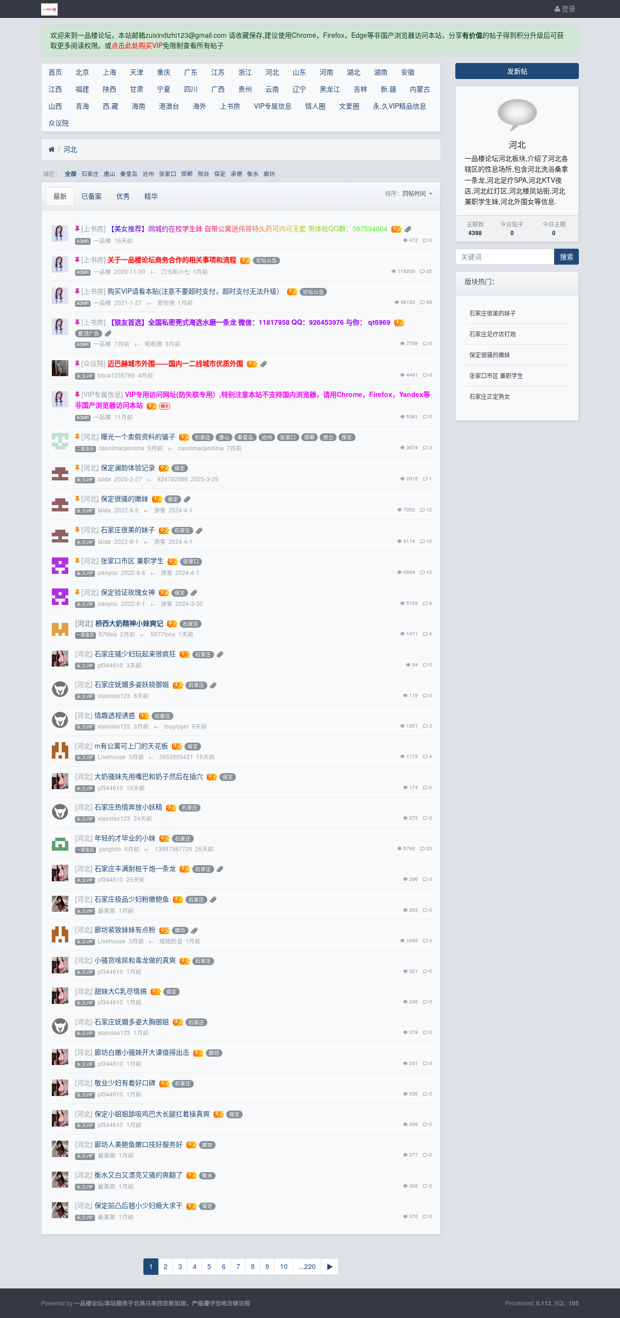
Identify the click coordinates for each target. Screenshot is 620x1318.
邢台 (203, 173)
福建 (82, 89)
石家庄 (90, 173)
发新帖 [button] (517, 71)
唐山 (109, 173)
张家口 (167, 173)
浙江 (245, 72)
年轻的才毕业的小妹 (124, 837)
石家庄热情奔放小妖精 (128, 806)
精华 (151, 196)
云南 (272, 89)
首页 (55, 72)
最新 (60, 196)
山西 (55, 106)
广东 (191, 72)
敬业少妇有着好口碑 (124, 1082)
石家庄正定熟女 (489, 396)
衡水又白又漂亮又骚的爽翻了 (138, 1174)
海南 (138, 106)
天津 (136, 72)
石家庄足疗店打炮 (492, 334)
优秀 (123, 196)
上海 (109, 72)
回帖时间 (415, 193)
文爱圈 (349, 106)
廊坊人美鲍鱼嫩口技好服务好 (138, 1144)
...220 (307, 1266)
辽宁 (299, 89)
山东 (299, 72)
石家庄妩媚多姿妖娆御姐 (131, 684)
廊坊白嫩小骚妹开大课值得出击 (141, 1052)
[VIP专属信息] (102, 394)
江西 (55, 89)
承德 (236, 173)
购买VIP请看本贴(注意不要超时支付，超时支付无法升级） (195, 291)
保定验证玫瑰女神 (128, 592)
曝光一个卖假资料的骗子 (138, 436)
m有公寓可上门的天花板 (131, 745)
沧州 (148, 173)
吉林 (360, 89)
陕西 (109, 89)
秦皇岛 (129, 173)
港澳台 (169, 106)
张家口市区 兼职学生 (132, 560)
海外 (199, 106)
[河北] (90, 436)
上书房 (230, 106)
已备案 (91, 196)
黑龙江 (330, 89)
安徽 (408, 72)
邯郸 (187, 173)
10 (284, 1266)
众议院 (58, 122)
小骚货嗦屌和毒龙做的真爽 (135, 960)
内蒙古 (420, 89)
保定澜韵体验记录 (128, 467)
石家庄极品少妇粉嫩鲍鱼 (131, 899)
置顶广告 (88, 333)
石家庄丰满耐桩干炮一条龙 (135, 868)
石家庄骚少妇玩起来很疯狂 (135, 653)
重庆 (163, 72)
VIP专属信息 (273, 106)
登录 (567, 8)
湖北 (353, 72)
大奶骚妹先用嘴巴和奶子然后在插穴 (148, 776)
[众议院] (93, 363)
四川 (191, 89)
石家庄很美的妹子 (128, 529)
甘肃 (136, 89)
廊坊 (269, 173)
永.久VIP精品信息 (399, 106)
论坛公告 (266, 260)
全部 (71, 174)
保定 (220, 173)
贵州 (245, 89)
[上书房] (93, 228)
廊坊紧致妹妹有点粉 (124, 929)
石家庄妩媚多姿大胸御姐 (131, 1021)
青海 (82, 106)
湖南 (381, 72)
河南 (326, 72)
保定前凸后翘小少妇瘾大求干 (138, 1205)
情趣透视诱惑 (114, 715)
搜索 (567, 256)
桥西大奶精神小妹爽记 (129, 623)
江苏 (218, 72)
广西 (218, 89)
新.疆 (388, 89)
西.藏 (110, 106)
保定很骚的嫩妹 (124, 498)
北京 (82, 72)
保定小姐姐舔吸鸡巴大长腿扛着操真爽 (152, 1113)
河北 (272, 72)
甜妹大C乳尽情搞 (120, 991)
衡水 (253, 173)
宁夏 (163, 89)
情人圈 (315, 106)
